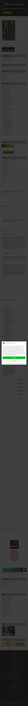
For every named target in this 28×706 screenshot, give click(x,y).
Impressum (19, 363)
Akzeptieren (14, 357)
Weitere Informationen (11, 363)
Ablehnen (14, 360)
